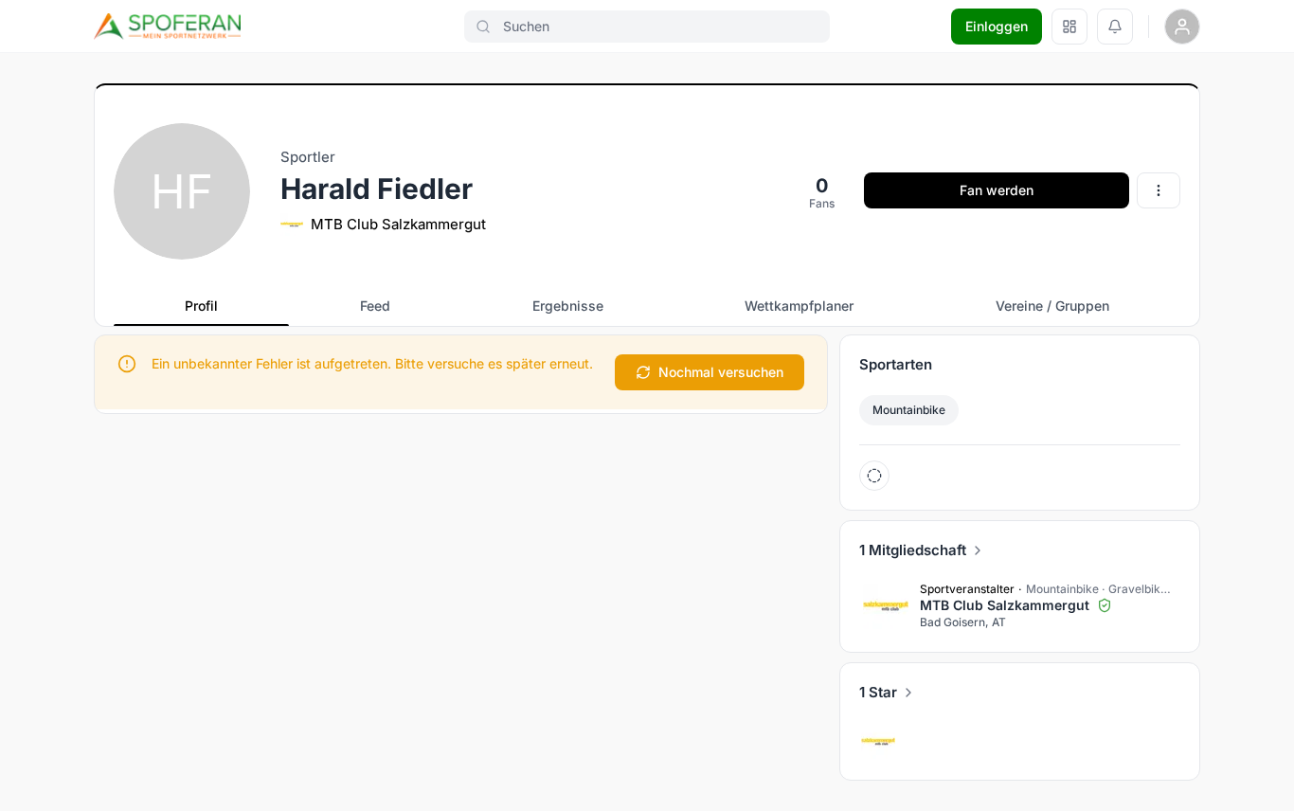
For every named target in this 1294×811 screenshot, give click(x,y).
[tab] (201, 306)
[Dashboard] (1069, 27)
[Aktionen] (1158, 190)
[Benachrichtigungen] (1115, 27)
